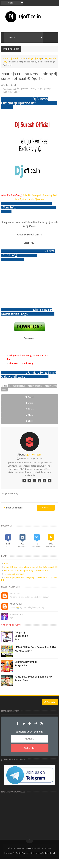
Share (30, 403)
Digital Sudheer (23, 853)
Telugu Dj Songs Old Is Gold (21, 636)
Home (6, 563)
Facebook (17, 723)
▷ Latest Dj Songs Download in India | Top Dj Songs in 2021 (31, 567)
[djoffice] (39, 480)
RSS (41, 723)
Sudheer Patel (17, 614)
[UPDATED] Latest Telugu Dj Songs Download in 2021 (27, 570)
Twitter (23, 723)
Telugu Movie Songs (10, 92)
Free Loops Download (14, 574)
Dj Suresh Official (27, 88)
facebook (46, 508)
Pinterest (35, 723)
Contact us (51, 702)
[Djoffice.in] (34, 480)
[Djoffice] (29, 480)
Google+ (29, 723)
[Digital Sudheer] (49, 480)
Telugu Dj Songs (43, 88)
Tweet (31, 397)
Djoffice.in (33, 848)
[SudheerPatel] (24, 480)
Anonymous (16, 593)
